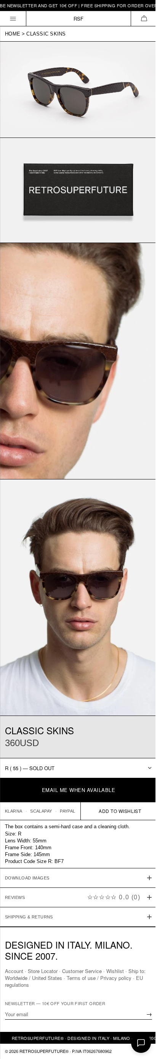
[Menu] (13, 18)
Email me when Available (78, 789)
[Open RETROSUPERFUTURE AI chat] (141, 1043)
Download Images (27, 853)
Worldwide (16, 977)
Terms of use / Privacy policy (99, 977)
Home (12, 34)
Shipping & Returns (29, 892)
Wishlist (115, 971)
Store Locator (43, 971)
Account (14, 971)
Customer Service (82, 971)
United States (47, 977)
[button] (144, 18)
